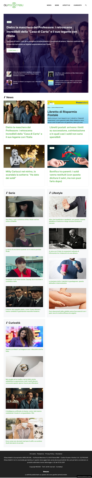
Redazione (40, 454)
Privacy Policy (49, 454)
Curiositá (78, 5)
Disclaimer (59, 454)
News (49, 5)
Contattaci (59, 467)
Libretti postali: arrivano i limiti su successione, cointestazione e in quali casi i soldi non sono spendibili (68, 82)
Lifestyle (66, 5)
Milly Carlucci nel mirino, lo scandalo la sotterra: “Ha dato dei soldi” (22, 174)
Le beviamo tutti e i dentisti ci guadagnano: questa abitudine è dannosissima (66, 282)
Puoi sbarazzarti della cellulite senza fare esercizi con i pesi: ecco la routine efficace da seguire (67, 312)
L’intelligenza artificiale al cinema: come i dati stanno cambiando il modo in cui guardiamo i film (24, 412)
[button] (85, 5)
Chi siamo (33, 454)
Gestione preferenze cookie (84, 476)
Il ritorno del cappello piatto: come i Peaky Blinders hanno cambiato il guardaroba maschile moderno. (23, 310)
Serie (57, 5)
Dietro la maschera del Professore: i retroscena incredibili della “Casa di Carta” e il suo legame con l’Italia (41, 32)
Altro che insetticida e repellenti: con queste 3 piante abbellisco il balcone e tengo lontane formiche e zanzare (26, 73)
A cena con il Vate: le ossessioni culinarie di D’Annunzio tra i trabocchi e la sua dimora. (64, 252)
